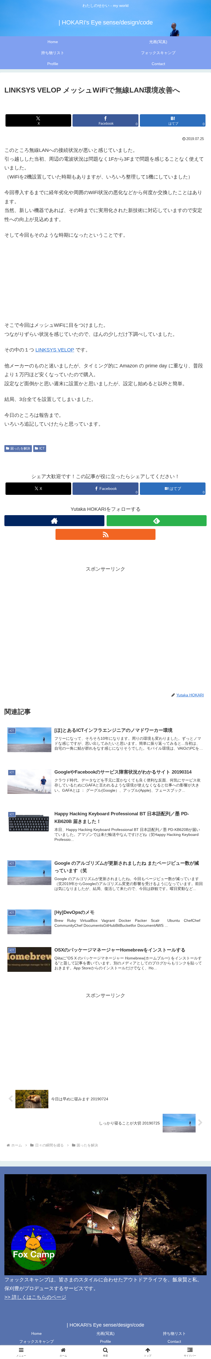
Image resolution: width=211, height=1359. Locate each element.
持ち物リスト (174, 1333)
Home (36, 1333)
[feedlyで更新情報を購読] (157, 520)
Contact (174, 1341)
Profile (105, 1341)
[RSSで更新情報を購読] (105, 534)
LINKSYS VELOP (54, 350)
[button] (195, 950)
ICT (42, 448)
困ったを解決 (20, 448)
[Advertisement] (105, 611)
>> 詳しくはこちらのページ (35, 1297)
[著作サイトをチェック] (54, 520)
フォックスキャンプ (36, 1341)
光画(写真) (105, 1333)
